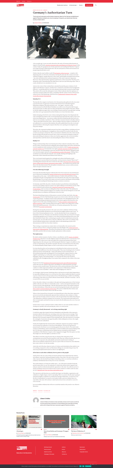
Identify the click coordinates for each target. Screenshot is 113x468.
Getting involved (48, 447)
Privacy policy (88, 466)
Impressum (82, 447)
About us (18, 1)
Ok (80, 466)
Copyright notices (84, 451)
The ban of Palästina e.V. (78, 431)
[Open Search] (96, 5)
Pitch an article (47, 449)
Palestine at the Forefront (78, 433)
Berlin (45, 429)
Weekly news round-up (62, 5)
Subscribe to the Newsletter (24, 453)
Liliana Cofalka (38, 23)
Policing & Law (46, 390)
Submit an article (48, 451)
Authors (23, 1)
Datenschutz (82, 449)
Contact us (29, 1)
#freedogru (19, 431)
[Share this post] (41, 429)
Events (80, 5)
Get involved (89, 5)
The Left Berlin (21, 433)
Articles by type (73, 5)
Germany (45, 10)
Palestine (40, 390)
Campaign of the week (49, 454)
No (83, 466)
